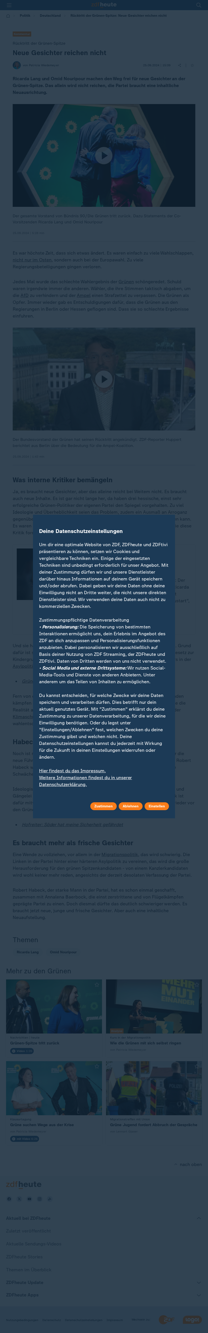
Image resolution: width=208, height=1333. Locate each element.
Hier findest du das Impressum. (72, 771)
